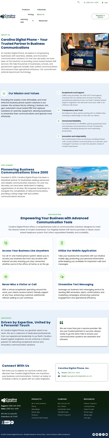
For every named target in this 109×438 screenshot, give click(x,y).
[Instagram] (100, 434)
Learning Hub (24, 20)
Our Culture (62, 406)
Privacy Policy (41, 434)
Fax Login (87, 418)
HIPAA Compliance (64, 434)
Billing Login (88, 415)
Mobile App (36, 412)
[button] (79, 2)
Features (35, 415)
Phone (34, 406)
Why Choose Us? (64, 403)
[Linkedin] (93, 434)
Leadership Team (64, 409)
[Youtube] (106, 434)
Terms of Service (51, 434)
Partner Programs (64, 415)
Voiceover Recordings (40, 418)
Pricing (31, 14)
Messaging (36, 409)
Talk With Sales (63, 412)
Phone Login (88, 412)
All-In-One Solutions (39, 403)
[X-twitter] (103, 434)
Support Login (89, 409)
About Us (40, 14)
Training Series (89, 406)
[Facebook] (97, 434)
